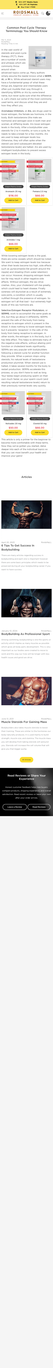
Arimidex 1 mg (13, 240)
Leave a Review (14, 807)
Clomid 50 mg (39, 423)
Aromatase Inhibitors (12, 111)
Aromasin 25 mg (13, 191)
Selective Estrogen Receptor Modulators (22, 310)
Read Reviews (39, 807)
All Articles (26, 760)
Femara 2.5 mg (40, 191)
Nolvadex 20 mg (13, 423)
